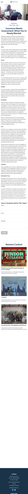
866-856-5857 (16, 478)
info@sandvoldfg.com (14, 487)
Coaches (4, 297)
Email (2, 213)
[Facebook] (13, 490)
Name (2, 205)
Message (3, 221)
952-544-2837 (15, 476)
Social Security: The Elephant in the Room (13, 325)
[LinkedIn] (15, 490)
